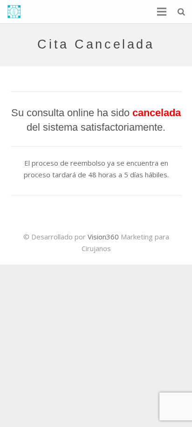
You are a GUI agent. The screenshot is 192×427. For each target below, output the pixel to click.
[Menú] (161, 11)
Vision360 (103, 236)
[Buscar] (181, 11)
